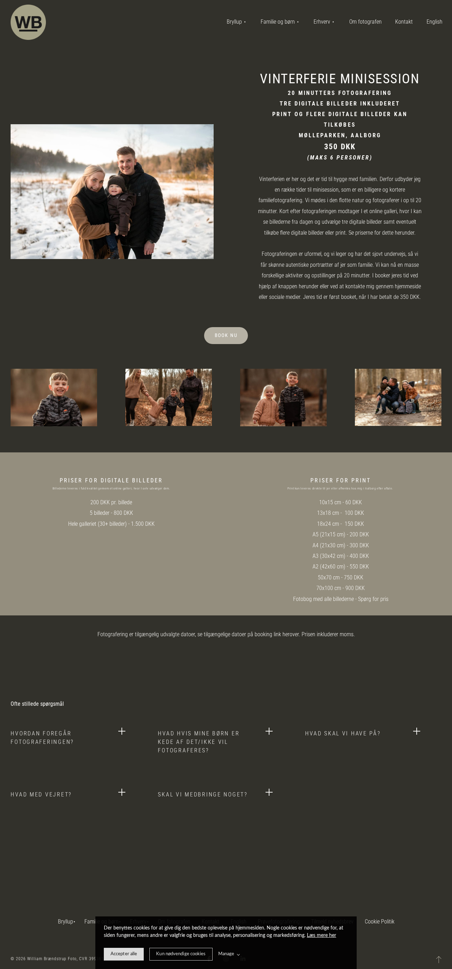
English (434, 21)
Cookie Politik (379, 921)
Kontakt (404, 21)
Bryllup (65, 921)
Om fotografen (365, 21)
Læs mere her (321, 935)
